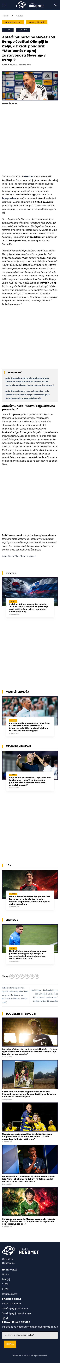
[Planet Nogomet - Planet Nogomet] (30, 4)
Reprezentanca (9, 1294)
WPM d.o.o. (18, 1355)
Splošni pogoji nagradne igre (16, 1313)
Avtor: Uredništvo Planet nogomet (18, 556)
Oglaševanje (8, 1263)
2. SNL (5, 1289)
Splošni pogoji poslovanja (15, 1308)
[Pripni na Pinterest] (31, 976)
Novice (19, 15)
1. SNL (7, 29)
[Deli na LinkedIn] (36, 976)
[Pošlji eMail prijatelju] (26, 976)
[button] (3, 4)
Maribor (23, 29)
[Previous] (3, 599)
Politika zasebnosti (11, 1303)
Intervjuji (6, 1279)
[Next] (57, 599)
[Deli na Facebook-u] (16, 976)
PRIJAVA (10, 1344)
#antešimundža (13, 22)
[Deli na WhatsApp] (11, 976)
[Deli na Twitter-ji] (21, 976)
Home (5, 15)
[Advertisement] (30, 140)
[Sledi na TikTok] (7, 1318)
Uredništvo (7, 1259)
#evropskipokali (36, 22)
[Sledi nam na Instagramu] (4, 1318)
